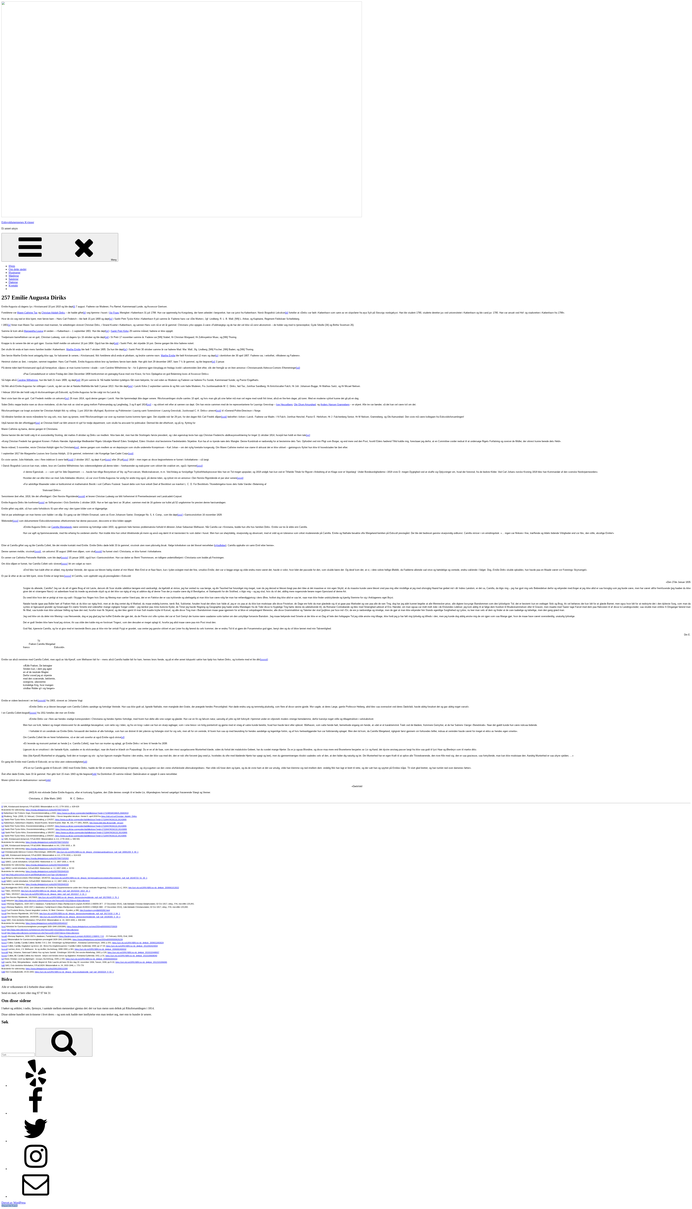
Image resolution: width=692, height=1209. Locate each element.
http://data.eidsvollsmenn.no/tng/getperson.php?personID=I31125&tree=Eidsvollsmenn (52, 900)
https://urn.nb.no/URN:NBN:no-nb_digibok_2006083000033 (91, 959)
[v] (9, 325)
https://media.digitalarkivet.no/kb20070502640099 (47, 865)
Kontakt (13, 285)
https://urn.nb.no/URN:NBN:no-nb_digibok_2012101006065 (141, 962)
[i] (74, 306)
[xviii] (224, 416)
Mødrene (14, 275)
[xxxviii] (42, 700)
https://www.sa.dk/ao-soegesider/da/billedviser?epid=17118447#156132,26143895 (91, 819)
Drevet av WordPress (13, 1202)
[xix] (38, 423)
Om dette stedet (17, 269)
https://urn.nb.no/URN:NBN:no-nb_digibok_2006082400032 (100, 949)
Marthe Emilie (73, 349)
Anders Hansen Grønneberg (334, 404)
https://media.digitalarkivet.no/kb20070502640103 (47, 871)
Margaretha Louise (33, 331)
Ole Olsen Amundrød (305, 404)
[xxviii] (81, 496)
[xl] (122, 737)
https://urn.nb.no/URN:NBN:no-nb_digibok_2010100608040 (131, 956)
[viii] (116, 343)
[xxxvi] (67, 576)
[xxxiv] (64, 557)
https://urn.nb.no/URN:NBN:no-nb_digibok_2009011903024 (138, 943)
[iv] (110, 318)
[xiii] (78, 380)
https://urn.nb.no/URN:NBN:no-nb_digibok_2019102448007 (133, 952)
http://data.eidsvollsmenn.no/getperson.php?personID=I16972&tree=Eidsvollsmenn (43, 933)
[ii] (84, 312)
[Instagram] (36, 1168)
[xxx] (180, 514)
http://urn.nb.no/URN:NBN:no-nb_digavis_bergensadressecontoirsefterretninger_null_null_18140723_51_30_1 (99, 878)
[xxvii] (240, 478)
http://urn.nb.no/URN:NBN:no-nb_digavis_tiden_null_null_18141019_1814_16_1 (55, 891)
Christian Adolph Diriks (53, 312)
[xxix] (42, 502)
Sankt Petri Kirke (120, 331)
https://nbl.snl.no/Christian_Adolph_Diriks (119, 816)
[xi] (213, 361)
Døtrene (13, 282)
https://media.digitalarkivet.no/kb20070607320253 (47, 842)
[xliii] (48, 780)
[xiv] (130, 386)
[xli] (85, 761)
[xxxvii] (264, 659)
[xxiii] (71, 459)
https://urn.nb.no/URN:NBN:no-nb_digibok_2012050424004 (132, 946)
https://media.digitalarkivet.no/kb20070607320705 (47, 849)
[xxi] (76, 447)
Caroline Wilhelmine (27, 380)
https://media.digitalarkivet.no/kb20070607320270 (47, 810)
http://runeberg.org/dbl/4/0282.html (95, 910)
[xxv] (125, 459)
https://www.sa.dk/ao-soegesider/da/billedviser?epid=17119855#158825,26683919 (92, 813)
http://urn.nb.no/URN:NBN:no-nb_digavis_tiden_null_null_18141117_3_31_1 (53, 894)
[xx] (308, 435)
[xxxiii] (98, 551)
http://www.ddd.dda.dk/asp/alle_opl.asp (106, 823)
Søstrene (13, 279)
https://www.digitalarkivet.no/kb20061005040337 (47, 923)
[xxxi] (15, 521)
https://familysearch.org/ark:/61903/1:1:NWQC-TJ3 (81, 936)
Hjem (12, 266)
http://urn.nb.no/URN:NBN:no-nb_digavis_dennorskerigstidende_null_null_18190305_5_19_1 (80, 917)
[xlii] (94, 774)
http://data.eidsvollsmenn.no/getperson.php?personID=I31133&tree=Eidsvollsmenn (43, 930)
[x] (217, 355)
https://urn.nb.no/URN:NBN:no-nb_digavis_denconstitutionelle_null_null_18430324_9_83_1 (74, 972)
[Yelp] (36, 1085)
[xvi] (149, 404)
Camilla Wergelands (61, 527)
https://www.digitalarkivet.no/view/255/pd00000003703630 (92, 926)
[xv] (67, 398)
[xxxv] (64, 563)
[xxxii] (38, 551)
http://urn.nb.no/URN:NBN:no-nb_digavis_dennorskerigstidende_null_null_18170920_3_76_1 (78, 897)
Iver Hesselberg (284, 404)
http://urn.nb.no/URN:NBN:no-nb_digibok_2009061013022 (153, 887)
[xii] (298, 367)
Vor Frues (114, 312)
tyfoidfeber (220, 545)
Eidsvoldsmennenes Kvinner (17, 222)
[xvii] (218, 410)
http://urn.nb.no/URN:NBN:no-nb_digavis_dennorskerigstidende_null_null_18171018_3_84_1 (79, 913)
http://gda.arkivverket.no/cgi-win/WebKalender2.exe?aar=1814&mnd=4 (36, 875)
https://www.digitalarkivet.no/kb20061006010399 (47, 969)
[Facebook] (36, 1113)
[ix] (125, 349)
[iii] (286, 312)
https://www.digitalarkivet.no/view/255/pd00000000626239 (97, 939)
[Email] (36, 1196)
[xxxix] (33, 712)
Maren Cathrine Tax (27, 312)
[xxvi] (200, 465)
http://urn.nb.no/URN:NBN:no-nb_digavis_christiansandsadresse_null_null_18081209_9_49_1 (97, 852)
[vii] (107, 337)
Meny (114, 259)
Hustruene (14, 272)
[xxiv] (108, 459)
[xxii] (130, 453)
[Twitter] (36, 1141)
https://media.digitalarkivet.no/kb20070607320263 (47, 858)
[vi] (107, 331)
